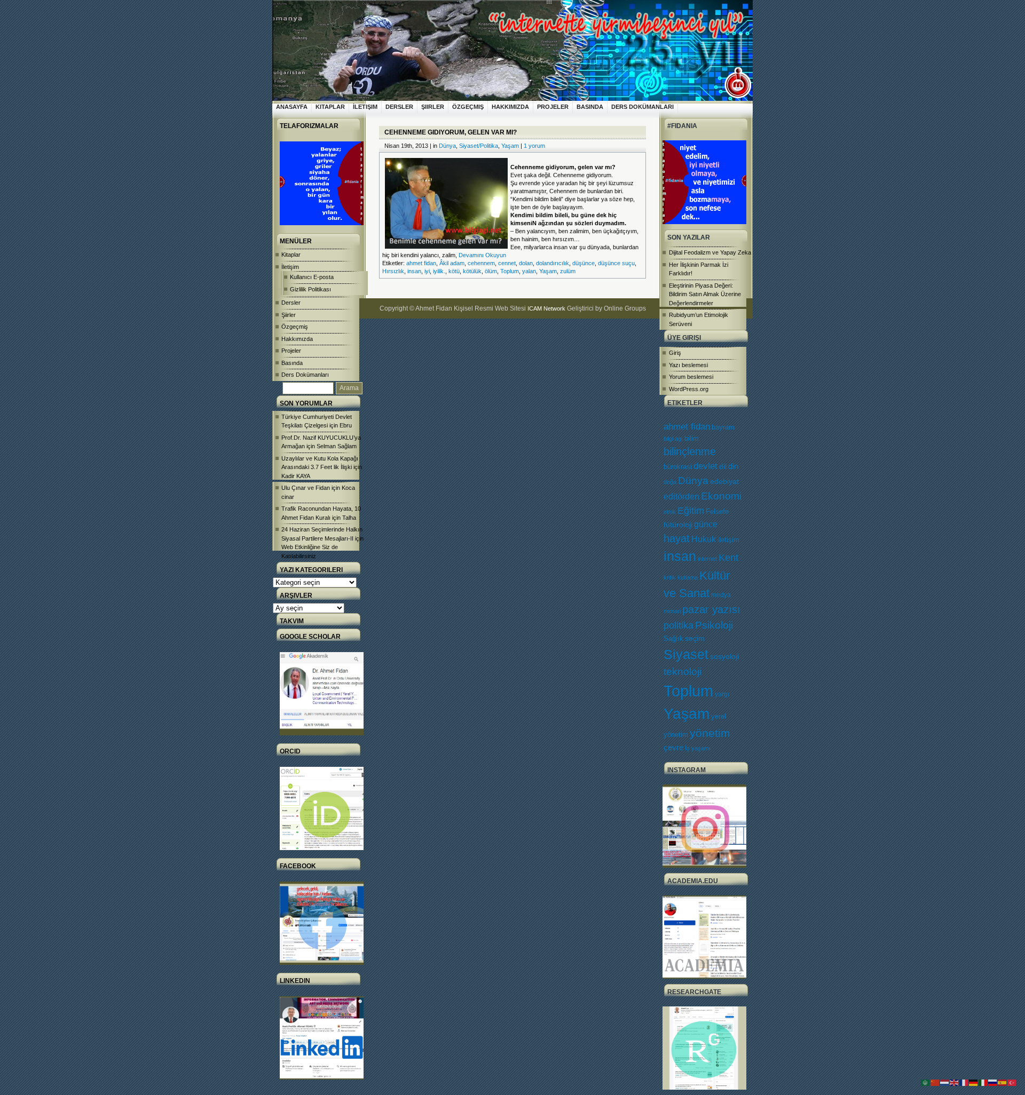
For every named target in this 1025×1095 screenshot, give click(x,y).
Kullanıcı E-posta (312, 277)
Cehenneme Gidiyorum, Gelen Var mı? (450, 132)
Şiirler (432, 107)
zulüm (567, 271)
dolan (526, 263)
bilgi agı (673, 438)
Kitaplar (330, 107)
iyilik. (439, 271)
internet (707, 559)
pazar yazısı (711, 609)
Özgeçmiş (468, 107)
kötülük (472, 271)
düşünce (583, 263)
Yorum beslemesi (691, 377)
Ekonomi (721, 496)
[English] (954, 1082)
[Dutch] (945, 1082)
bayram (723, 427)
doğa (670, 482)
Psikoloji (714, 625)
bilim (691, 438)
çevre (673, 747)
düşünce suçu (616, 263)
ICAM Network (546, 308)
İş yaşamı (698, 748)
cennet (507, 263)
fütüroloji (678, 524)
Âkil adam (451, 263)
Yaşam (686, 713)
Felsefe (717, 511)
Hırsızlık (393, 271)
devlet (705, 466)
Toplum (688, 691)
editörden (681, 496)
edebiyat (724, 481)
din (733, 466)
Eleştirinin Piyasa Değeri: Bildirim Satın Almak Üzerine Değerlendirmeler (705, 294)
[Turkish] (1012, 1082)
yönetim (710, 733)
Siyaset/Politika (478, 145)
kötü (454, 271)
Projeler (553, 107)
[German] (974, 1082)
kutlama (687, 577)
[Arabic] (926, 1082)
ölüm (491, 271)
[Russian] (993, 1082)
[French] (964, 1082)
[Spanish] (1002, 1082)
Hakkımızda (510, 107)
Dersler (399, 107)
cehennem (481, 263)
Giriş (675, 353)
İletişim (365, 107)
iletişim (728, 540)
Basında (590, 107)
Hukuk (703, 539)
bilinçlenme (690, 451)
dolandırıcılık (552, 263)
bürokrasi (678, 467)
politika (678, 625)
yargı (722, 694)
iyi (427, 271)
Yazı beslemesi (688, 365)
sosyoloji (724, 656)
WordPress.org (688, 389)
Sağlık (673, 638)
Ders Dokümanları (642, 107)
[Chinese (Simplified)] (935, 1082)
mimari (672, 611)
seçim (695, 638)
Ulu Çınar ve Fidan (305, 488)
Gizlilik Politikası (310, 289)
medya (721, 595)
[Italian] (983, 1082)
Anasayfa (292, 107)
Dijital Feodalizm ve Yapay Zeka (710, 252)
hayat (677, 538)
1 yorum (534, 145)
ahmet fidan (687, 427)
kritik (670, 577)
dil (723, 466)
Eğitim (690, 510)
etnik (670, 512)
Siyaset (686, 654)
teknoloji (682, 671)
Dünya (693, 480)
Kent (728, 557)
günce (706, 524)
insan (680, 556)
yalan (529, 271)
